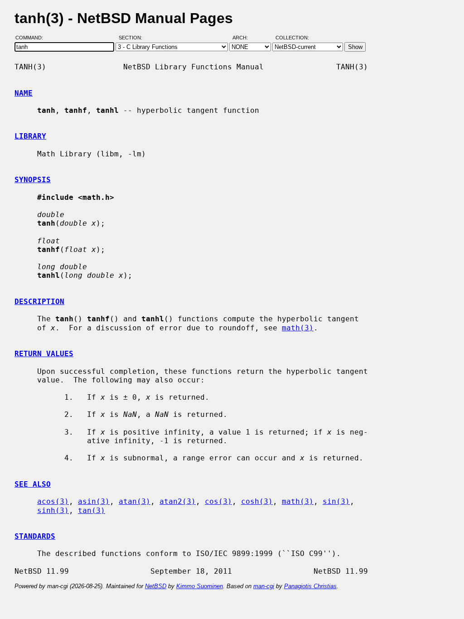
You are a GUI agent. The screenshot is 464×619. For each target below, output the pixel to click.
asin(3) (94, 501)
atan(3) (134, 501)
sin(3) (336, 501)
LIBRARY (30, 136)
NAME (23, 93)
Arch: (244, 37)
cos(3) (218, 501)
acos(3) (53, 501)
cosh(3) (257, 501)
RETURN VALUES (43, 353)
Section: (132, 37)
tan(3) (91, 510)
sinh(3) (53, 510)
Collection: (292, 37)
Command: (31, 37)
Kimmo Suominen (199, 586)
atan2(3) (178, 501)
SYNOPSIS (32, 179)
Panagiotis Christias (310, 586)
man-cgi (263, 586)
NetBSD (155, 586)
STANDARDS (34, 536)
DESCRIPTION (39, 301)
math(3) (298, 328)
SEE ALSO (32, 484)
